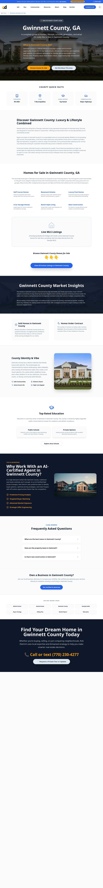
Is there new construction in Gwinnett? (40, 557)
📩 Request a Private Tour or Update (51, 661)
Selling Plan (40, 612)
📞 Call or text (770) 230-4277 (51, 654)
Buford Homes (17, 606)
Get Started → (63, 1)
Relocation (86, 612)
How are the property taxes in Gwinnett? (41, 548)
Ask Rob (72, 7)
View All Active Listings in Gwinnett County (51, 265)
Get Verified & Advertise (51, 587)
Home (4, 13)
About (57, 7)
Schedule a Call (90, 7)
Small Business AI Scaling (77, 1)
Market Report (63, 612)
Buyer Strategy (17, 612)
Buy (25, 7)
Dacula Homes (40, 606)
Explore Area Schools (51, 444)
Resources (47, 7)
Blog (64, 7)
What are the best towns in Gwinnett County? (43, 539)
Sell (18, 7)
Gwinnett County (63, 606)
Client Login (98, 1)
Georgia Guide (86, 606)
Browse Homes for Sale (38, 68)
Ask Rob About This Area (64, 68)
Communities (35, 7)
